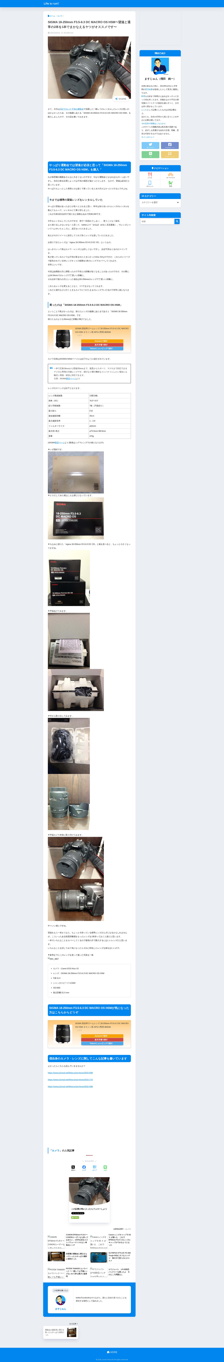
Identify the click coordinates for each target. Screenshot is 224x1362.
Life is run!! (51, 3)
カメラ (56, 1150)
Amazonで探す (101, 341)
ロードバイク (170, 178)
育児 (170, 186)
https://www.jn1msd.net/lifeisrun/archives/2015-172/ (70, 1080)
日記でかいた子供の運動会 (72, 109)
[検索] (177, 221)
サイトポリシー (147, 137)
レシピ (144, 110)
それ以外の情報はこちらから (153, 123)
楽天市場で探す (101, 345)
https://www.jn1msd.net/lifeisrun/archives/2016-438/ (70, 1086)
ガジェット (149, 186)
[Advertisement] (89, 138)
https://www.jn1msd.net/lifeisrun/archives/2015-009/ (70, 1073)
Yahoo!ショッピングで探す (101, 348)
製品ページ (71, 379)
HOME (113, 1352)
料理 (143, 96)
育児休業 (149, 89)
